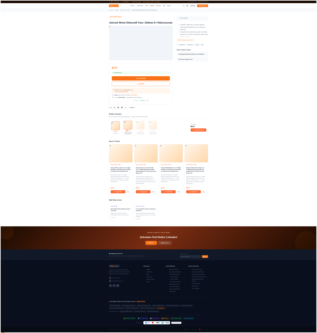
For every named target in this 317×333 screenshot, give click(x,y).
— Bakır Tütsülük (173, 279)
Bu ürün (115, 133)
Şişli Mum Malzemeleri (115, 305)
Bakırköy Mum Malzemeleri (132, 308)
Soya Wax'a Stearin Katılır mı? (199, 276)
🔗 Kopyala (131, 107)
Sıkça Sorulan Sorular (197, 269)
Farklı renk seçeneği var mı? (185, 59)
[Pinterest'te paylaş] (118, 107)
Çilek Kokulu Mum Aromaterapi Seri (128, 133)
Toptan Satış (149, 276)
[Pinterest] (117, 285)
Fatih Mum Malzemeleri (186, 305)
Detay (128, 191)
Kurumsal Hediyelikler (174, 289)
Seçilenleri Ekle (199, 130)
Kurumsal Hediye (151, 279)
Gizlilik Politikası (186, 329)
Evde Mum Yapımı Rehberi (198, 274)
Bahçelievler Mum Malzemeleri (148, 308)
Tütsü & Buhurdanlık (174, 274)
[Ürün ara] (183, 5)
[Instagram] (110, 285)
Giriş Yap (193, 5)
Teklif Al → (151, 242)
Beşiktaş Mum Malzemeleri (129, 305)
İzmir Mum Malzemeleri (139, 311)
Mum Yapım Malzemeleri (175, 271)
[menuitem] (132, 5)
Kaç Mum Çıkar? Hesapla (198, 271)
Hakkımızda (149, 271)
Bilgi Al (142, 83)
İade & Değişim (195, 288)
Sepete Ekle (142, 78)
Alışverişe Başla (202, 5)
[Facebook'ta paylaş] (121, 107)
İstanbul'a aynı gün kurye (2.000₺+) (151, 2)
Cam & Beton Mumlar (174, 286)
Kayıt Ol (205, 256)
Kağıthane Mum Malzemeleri (143, 305)
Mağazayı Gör (165, 242)
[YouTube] (114, 285)
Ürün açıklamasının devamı (185, 40)
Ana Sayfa (111, 10)
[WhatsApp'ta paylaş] (114, 107)
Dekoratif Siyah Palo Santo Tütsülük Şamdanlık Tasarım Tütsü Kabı (153, 133)
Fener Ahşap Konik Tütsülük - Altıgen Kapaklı (140, 133)
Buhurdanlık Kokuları (174, 284)
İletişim (148, 281)
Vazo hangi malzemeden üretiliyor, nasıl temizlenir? (191, 54)
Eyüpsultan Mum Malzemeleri (116, 308)
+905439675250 (192, 1)
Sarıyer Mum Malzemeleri (158, 305)
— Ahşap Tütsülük (173, 276)
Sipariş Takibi (195, 286)
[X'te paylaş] (125, 107)
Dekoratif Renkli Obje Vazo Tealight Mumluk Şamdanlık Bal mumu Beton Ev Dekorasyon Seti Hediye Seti (171, 169)
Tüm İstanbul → (161, 308)
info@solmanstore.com (203, 1)
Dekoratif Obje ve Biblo (125, 10)
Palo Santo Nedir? (196, 283)
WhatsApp (142, 100)
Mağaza (116, 10)
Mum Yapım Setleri (173, 269)
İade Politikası (194, 329)
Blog (148, 274)
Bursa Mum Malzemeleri (152, 311)
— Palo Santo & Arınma (175, 281)
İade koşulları (134, 95)
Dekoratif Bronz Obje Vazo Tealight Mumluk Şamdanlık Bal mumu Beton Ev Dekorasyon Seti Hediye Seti (121, 169)
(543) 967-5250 (115, 278)
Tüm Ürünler (172, 291)
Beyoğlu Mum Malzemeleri (173, 305)
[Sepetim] (187, 5)
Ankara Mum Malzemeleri (126, 311)
